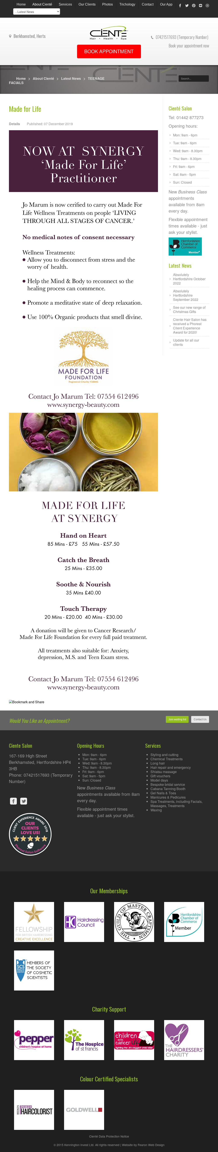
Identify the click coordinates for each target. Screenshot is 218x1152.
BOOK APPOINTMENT (109, 51)
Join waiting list (177, 719)
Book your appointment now (189, 45)
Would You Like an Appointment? (39, 720)
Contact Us (200, 719)
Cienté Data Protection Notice (109, 1136)
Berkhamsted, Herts (30, 36)
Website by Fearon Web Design (143, 1145)
